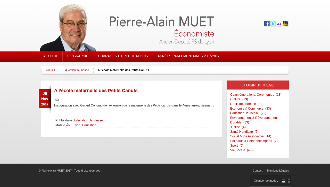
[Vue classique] (284, 180)
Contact (257, 170)
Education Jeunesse (76, 70)
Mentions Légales (278, 170)
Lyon (76, 125)
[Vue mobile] (289, 180)
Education (89, 125)
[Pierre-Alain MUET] (135, 28)
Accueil (50, 70)
